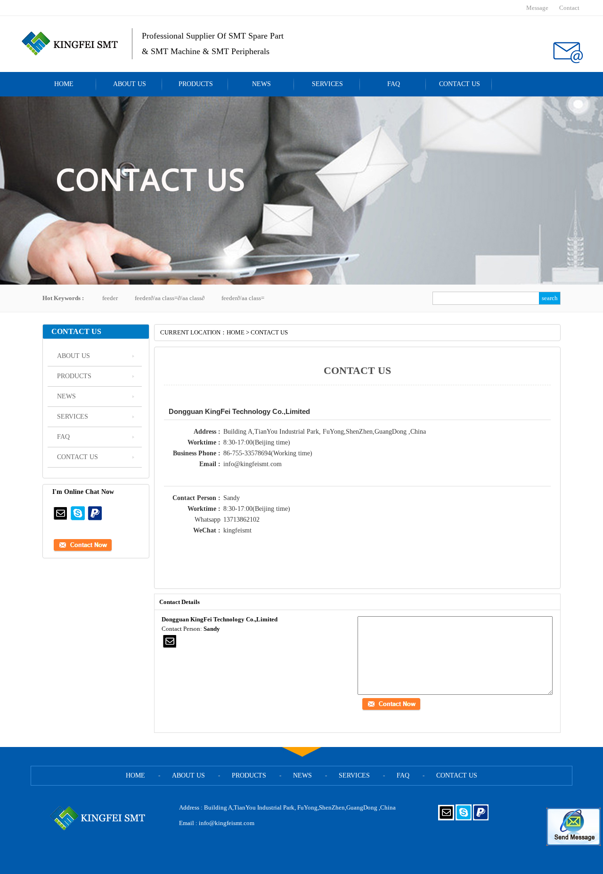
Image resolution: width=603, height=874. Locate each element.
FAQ (393, 83)
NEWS (261, 83)
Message (537, 7)
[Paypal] (95, 519)
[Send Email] (60, 519)
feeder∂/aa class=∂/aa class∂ (169, 298)
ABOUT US (129, 83)
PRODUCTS (196, 83)
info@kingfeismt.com (226, 822)
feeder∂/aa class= (242, 298)
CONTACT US (459, 83)
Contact (569, 7)
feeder (110, 298)
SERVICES (327, 83)
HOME (63, 83)
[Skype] (78, 519)
